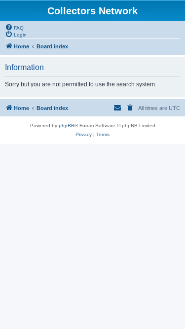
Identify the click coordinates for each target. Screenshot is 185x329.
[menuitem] (14, 27)
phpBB (66, 125)
